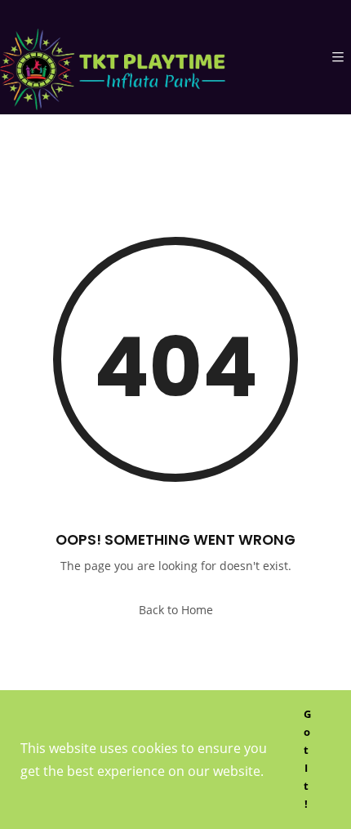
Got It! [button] (307, 759)
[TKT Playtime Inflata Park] (112, 57)
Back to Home (176, 609)
